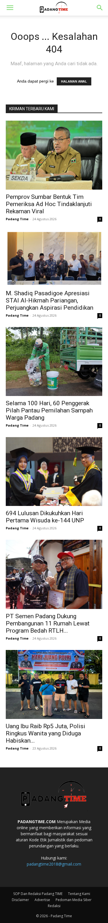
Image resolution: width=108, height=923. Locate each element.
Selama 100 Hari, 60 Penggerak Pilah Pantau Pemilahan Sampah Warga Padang (49, 410)
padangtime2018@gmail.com (54, 864)
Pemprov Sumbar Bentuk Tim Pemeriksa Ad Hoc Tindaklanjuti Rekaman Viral (49, 204)
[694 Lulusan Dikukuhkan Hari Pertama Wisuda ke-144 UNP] (54, 471)
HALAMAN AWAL (74, 81)
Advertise (42, 899)
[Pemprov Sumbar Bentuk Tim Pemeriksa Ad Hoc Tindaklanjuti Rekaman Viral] (54, 155)
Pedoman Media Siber (74, 899)
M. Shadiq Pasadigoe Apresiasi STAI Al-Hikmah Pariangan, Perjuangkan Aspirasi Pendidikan (49, 300)
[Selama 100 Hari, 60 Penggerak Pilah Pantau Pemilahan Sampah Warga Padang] (54, 361)
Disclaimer (20, 899)
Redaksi (54, 905)
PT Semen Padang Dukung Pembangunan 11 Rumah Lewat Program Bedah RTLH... (48, 623)
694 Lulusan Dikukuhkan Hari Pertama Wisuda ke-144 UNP (45, 517)
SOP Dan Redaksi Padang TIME (37, 893)
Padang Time (17, 219)
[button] (10, 8)
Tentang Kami (79, 893)
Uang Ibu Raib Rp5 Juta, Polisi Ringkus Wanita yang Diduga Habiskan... (45, 733)
